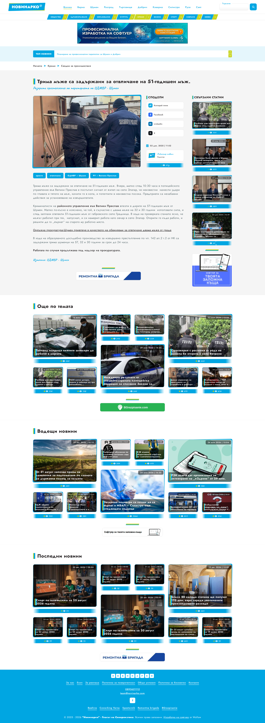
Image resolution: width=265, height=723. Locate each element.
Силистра (174, 7)
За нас (70, 682)
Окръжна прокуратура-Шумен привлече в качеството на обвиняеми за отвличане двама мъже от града (102, 230)
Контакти (194, 682)
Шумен (94, 7)
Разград (109, 7)
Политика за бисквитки (172, 682)
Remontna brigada (148, 707)
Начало (37, 66)
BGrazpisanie (169, 707)
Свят (198, 7)
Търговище (125, 7)
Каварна (158, 7)
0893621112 (132, 689)
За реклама (92, 682)
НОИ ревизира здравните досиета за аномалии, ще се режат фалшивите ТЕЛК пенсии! (101, 54)
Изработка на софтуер (176, 717)
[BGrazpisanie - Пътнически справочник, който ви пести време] (132, 407)
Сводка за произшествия (76, 66)
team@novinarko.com (132, 693)
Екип (80, 682)
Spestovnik (128, 707)
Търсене (226, 3)
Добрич (142, 7)
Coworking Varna (110, 707)
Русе (188, 7)
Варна (81, 7)
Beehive (92, 707)
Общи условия (147, 682)
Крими (52, 66)
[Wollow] (132, 33)
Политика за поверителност (118, 682)
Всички (67, 7)
